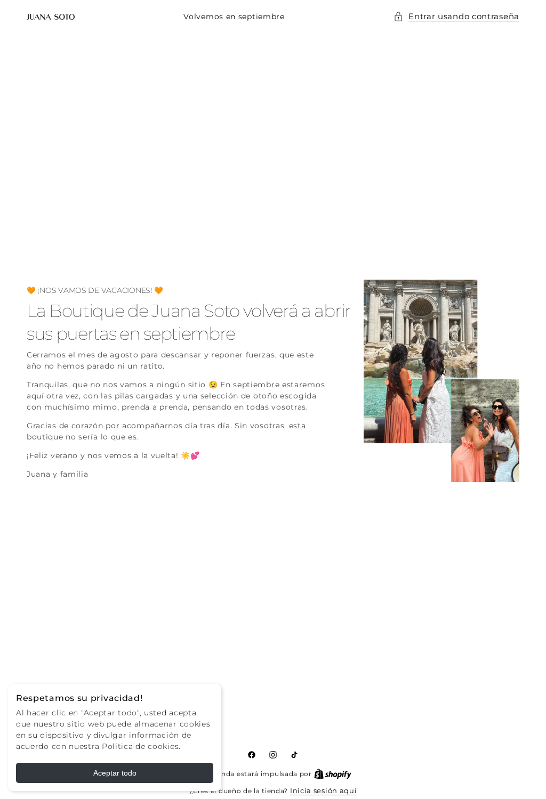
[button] (456, 17)
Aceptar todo (114, 773)
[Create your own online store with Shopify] (332, 773)
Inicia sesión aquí (323, 790)
